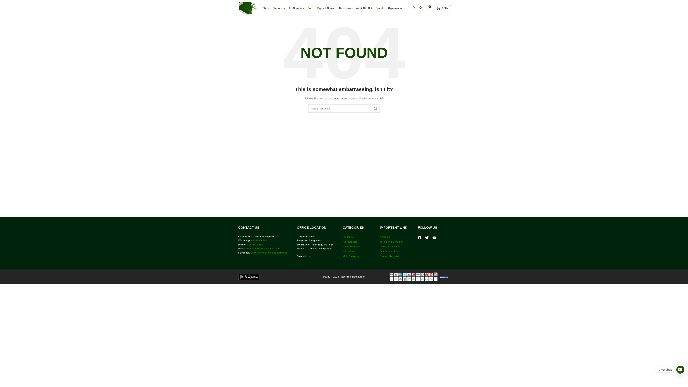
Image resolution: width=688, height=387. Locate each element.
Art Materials (350, 241)
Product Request (389, 256)
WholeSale (349, 251)
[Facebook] (419, 238)
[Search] (413, 8)
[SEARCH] (376, 108)
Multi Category (351, 256)
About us (385, 236)
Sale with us (303, 256)
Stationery (348, 236)
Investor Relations (390, 246)
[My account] (420, 8)
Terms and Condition (391, 241)
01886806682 (258, 240)
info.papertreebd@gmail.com (263, 248)
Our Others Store (390, 251)
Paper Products (351, 246)
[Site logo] (247, 7)
